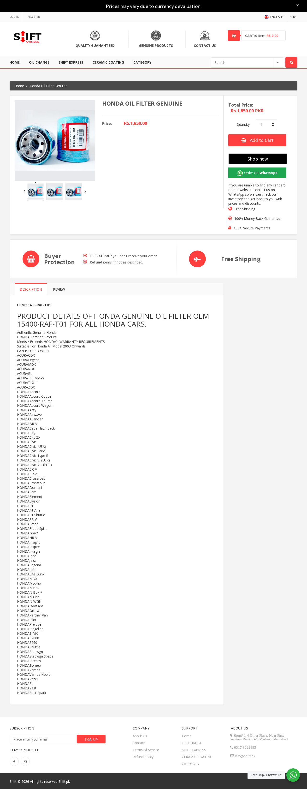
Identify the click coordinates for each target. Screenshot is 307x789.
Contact (139, 743)
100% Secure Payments (252, 228)
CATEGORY (142, 62)
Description (31, 289)
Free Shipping (244, 209)
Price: (107, 123)
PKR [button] (292, 17)
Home (15, 62)
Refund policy (143, 756)
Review (59, 289)
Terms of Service (146, 749)
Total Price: (240, 105)
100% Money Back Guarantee (257, 218)
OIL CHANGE (39, 62)
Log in (14, 17)
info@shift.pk (245, 756)
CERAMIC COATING (108, 62)
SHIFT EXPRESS (71, 62)
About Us (140, 736)
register (34, 17)
